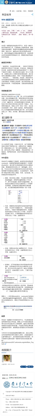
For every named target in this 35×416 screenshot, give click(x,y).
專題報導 (30, 11)
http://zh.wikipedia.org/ (9, 96)
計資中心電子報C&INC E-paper (20, 3)
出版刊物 (18, 11)
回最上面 (30, 366)
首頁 (13, 11)
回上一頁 (23, 366)
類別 (24, 11)
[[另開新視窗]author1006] (7, 358)
